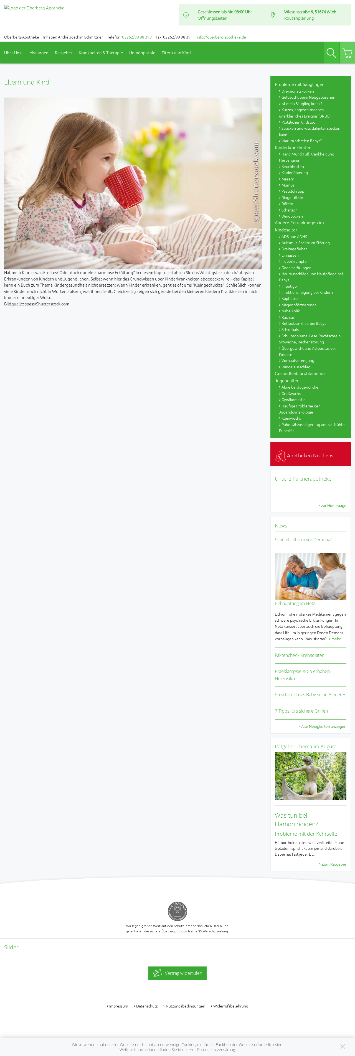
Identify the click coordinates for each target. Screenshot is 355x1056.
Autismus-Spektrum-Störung (306, 242)
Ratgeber (63, 52)
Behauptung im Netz (295, 603)
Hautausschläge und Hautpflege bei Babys (311, 276)
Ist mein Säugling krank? (302, 103)
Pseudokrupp (293, 191)
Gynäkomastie (294, 399)
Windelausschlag (296, 366)
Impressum (118, 1006)
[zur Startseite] (34, 7)
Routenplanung (299, 18)
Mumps (288, 185)
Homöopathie (142, 52)
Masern (288, 179)
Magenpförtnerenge (299, 304)
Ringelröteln (292, 197)
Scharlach (290, 210)
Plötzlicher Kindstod (298, 122)
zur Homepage (333, 505)
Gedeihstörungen (296, 267)
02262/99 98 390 (137, 37)
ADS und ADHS (294, 236)
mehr (336, 638)
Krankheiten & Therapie (101, 52)
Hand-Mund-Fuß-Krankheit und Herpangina (306, 157)
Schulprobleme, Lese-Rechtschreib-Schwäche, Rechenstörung (310, 339)
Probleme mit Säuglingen (299, 84)
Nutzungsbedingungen (185, 1006)
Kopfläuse (290, 298)
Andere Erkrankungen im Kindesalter (299, 226)
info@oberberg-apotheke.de (221, 37)
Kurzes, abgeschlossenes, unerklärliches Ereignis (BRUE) (305, 112)
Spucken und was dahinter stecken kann (309, 131)
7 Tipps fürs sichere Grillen (301, 711)
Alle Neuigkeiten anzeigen (323, 726)
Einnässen (290, 255)
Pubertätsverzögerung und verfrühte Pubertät (312, 427)
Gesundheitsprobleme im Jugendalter (300, 376)
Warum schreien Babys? (302, 140)
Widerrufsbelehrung (230, 1006)
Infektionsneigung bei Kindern (307, 292)
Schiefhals (290, 329)
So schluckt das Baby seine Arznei (308, 695)
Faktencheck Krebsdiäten (299, 655)
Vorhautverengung (298, 360)
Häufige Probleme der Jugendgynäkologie (299, 409)
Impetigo (289, 286)
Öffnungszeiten (212, 18)
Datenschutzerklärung (216, 1049)
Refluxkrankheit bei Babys (304, 323)
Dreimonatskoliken (298, 91)
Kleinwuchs (291, 418)
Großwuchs (291, 393)
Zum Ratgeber (334, 864)
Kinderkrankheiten (293, 147)
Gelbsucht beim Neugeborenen (308, 97)
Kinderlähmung (295, 172)
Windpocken (292, 216)
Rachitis (288, 317)
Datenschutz (147, 1006)
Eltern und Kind (176, 52)
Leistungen (38, 52)
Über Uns (12, 52)
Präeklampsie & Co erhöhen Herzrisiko (302, 675)
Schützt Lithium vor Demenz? (303, 540)
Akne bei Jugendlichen (301, 387)
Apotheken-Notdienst (310, 455)
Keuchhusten (293, 166)
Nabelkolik (291, 310)
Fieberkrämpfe (294, 261)
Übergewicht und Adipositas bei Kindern (307, 351)
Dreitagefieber (294, 248)
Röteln (287, 203)
